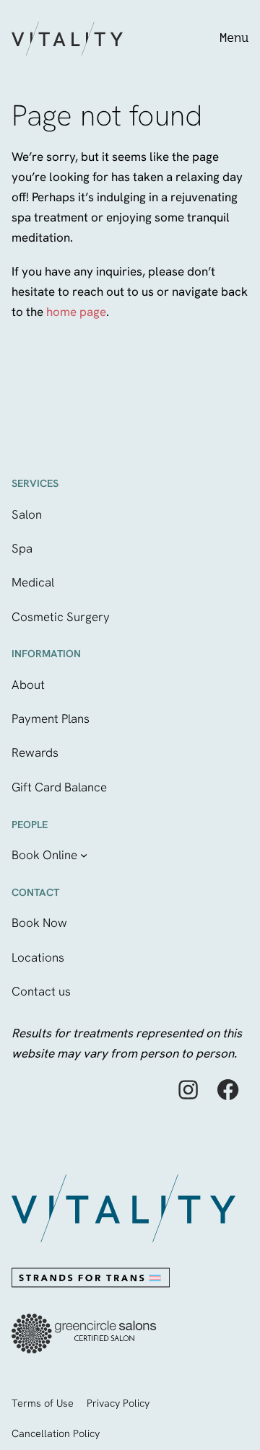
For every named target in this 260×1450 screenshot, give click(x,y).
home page (76, 312)
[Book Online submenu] (83, 854)
